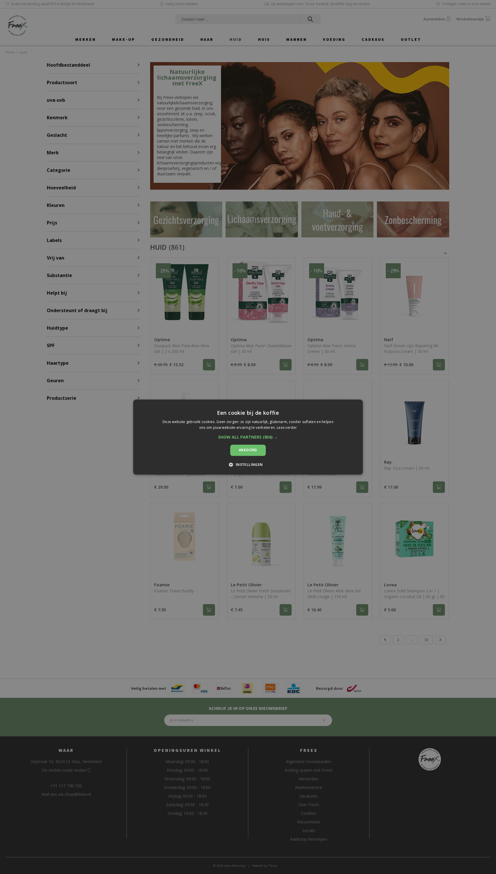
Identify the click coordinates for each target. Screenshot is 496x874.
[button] (248, 437)
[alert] (248, 437)
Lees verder (287, 427)
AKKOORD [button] (248, 450)
